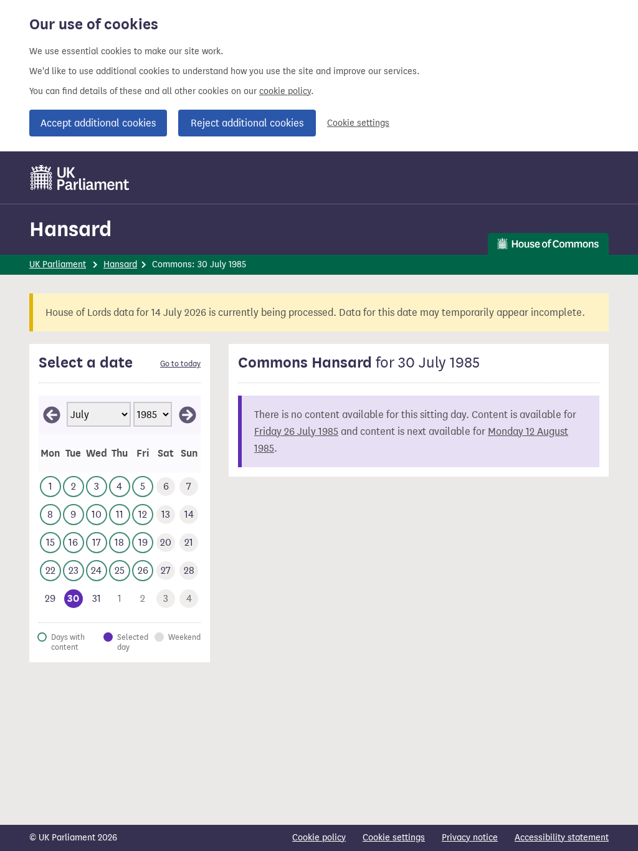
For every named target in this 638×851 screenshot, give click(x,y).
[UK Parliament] (80, 177)
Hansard (70, 229)
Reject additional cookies (247, 123)
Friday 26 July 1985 (296, 431)
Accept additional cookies (98, 123)
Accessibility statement (562, 837)
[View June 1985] (51, 415)
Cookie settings (358, 123)
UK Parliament (57, 264)
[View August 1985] (187, 415)
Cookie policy (319, 837)
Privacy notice (470, 837)
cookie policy (285, 91)
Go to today (180, 363)
